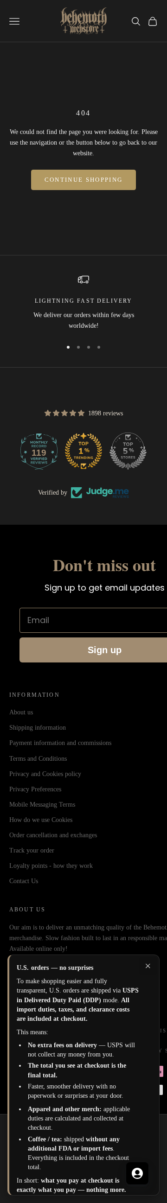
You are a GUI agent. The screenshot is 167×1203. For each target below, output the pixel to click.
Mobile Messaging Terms (42, 804)
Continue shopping (84, 179)
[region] (83, 302)
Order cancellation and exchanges (53, 835)
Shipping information (37, 727)
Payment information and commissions (60, 742)
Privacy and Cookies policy (45, 773)
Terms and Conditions (38, 758)
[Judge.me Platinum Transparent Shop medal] (69, 451)
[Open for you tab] (137, 1173)
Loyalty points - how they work (51, 865)
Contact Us (23, 881)
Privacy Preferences (35, 789)
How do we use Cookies (40, 819)
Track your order (31, 850)
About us (21, 712)
